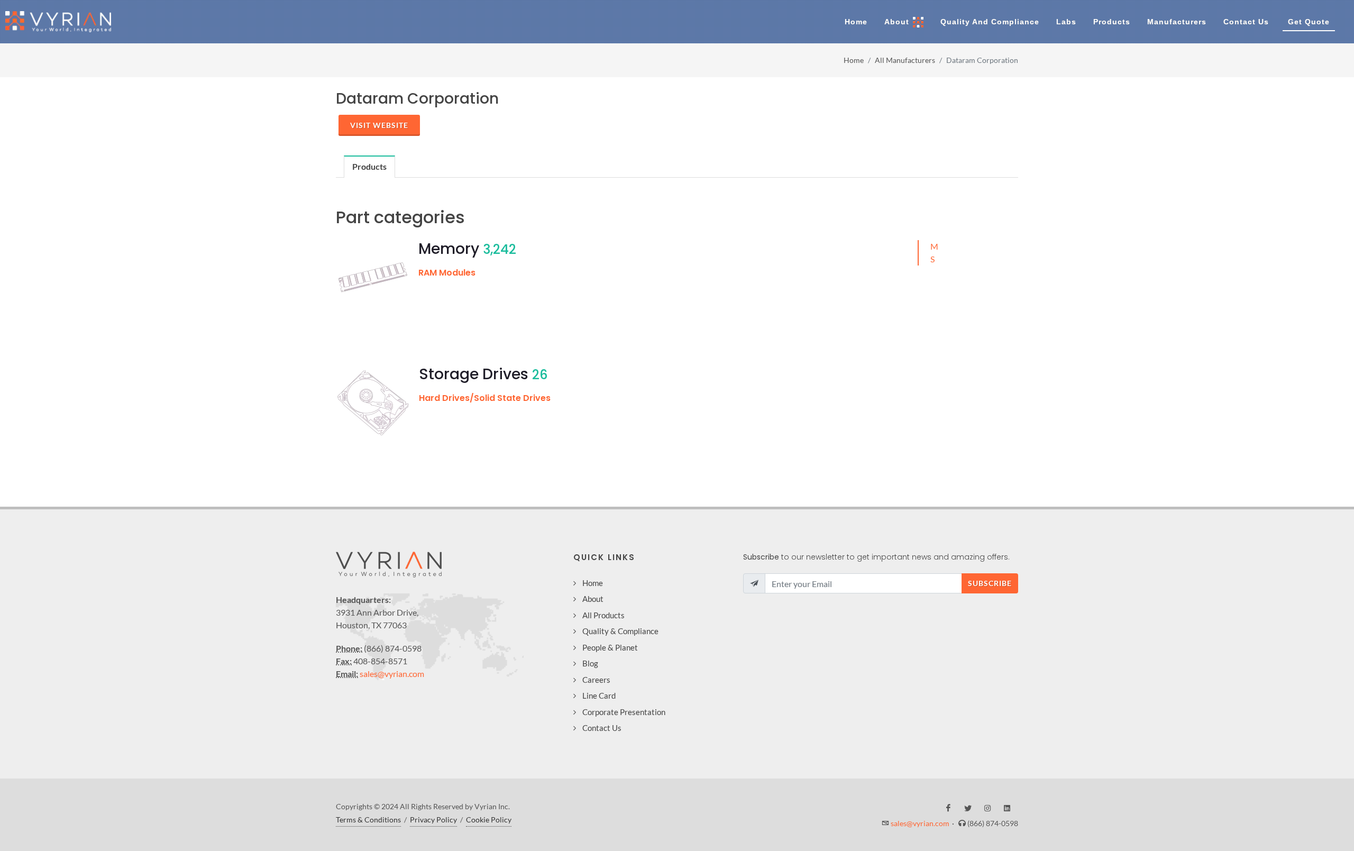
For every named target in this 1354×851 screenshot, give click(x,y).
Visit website (379, 125)
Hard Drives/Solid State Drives (485, 398)
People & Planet (610, 647)
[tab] (370, 166)
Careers (596, 679)
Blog (590, 663)
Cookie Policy (488, 819)
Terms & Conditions (368, 819)
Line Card (599, 695)
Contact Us (601, 728)
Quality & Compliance (620, 631)
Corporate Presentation (623, 712)
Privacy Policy (433, 819)
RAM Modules (446, 273)
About (592, 598)
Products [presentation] (369, 166)
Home (854, 60)
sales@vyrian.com (392, 674)
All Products (603, 615)
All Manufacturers (905, 60)
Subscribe (990, 583)
